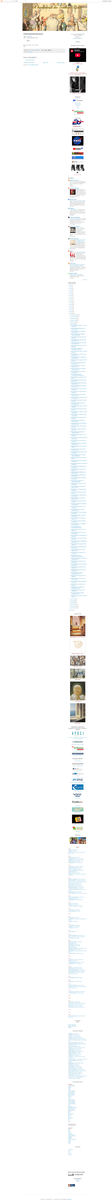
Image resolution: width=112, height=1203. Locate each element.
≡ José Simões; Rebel (75, 885)
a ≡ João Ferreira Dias (76, 953)
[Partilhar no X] (47, 50)
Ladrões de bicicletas (74, 188)
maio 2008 (73, 600)
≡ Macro (73, 943)
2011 (71, 308)
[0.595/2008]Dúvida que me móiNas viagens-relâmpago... (77, 455)
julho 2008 (73, 323)
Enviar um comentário (29, 59)
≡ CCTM (75, 867)
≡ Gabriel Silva (74, 1055)
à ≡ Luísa (74, 898)
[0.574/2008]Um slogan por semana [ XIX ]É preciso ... (78, 516)
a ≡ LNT (74, 857)
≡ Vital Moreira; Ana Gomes (76, 866)
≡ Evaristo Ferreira (74, 1034)
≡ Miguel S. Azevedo (75, 968)
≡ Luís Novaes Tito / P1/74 (75, 967)
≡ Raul (73, 871)
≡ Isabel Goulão (74, 1064)
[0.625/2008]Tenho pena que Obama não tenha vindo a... (78, 369)
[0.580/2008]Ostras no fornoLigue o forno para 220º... (77, 498)
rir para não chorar (79, 227)
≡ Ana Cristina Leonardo (78, 948)
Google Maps (70, 1149)
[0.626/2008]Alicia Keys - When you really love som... (77, 366)
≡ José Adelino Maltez (77, 1070)
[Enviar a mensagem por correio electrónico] (42, 50)
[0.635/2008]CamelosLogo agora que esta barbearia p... (78, 340)
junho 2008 (73, 599)
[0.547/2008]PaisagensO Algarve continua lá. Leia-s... (77, 593)
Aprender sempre (79, 189)
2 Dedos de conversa (74, 226)
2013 (71, 304)
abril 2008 (73, 602)
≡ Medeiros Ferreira (76, 1051)
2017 (71, 297)
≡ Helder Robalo (76, 1042)
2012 (71, 306)
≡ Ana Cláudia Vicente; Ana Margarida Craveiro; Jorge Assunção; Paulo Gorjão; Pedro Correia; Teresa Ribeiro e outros (77, 881)
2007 (71, 610)
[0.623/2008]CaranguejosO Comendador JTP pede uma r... (77, 375)
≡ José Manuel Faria (75, 981)
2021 (71, 290)
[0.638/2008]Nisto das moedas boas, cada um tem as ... (78, 332)
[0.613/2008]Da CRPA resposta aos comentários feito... (77, 404)
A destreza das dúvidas (75, 217)
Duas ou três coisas (74, 180)
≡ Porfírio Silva (75, 941)
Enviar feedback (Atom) (33, 64)
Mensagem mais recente (29, 62)
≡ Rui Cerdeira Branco (74, 1036)
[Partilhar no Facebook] (49, 50)
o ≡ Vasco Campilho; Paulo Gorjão (78, 1059)
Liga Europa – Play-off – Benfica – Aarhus (77, 200)
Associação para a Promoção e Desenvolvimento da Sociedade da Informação (77, 738)
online (69, 1097)
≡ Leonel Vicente (75, 949)
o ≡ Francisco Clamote (76, 858)
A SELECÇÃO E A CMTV (80, 252)
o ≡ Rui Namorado (74, 909)
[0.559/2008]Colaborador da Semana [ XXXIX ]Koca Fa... (78, 559)
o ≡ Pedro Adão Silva (75, 1066)
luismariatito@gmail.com (77, 38)
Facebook (70, 1154)
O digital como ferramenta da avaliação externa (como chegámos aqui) (81, 241)
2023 (71, 286)
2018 (71, 295)
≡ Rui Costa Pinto (74, 944)
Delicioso (71, 181)
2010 (71, 309)
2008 (71, 313)
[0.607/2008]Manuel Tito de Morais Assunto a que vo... (77, 421)
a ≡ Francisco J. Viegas (76, 962)
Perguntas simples (73, 209)
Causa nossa (73, 263)
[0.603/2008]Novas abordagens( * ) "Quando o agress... (77, 432)
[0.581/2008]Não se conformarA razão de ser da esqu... (78, 496)
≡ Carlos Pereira (73, 904)
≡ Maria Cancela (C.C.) (74, 872)
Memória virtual (73, 199)
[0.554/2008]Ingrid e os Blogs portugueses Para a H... (76, 573)
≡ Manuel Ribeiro (74, 861)
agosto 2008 (73, 322)
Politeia (71, 251)
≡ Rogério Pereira (76, 870)
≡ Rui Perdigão (74, 1078)
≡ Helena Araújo (76, 888)
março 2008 (73, 604)
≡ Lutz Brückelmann (76, 1069)
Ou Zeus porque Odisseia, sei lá (76, 218)
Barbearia (78, 105)
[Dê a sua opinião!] (46, 50)
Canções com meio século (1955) (76, 274)
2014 (71, 302)
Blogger (69, 1199)
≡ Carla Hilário (75, 1052)
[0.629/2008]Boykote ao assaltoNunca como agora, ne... (78, 358)
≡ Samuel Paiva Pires (75, 899)
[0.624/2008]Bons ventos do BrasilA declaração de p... (77, 372)
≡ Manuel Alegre (74, 945)
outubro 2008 (73, 318)
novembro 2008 (74, 316)
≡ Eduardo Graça (73, 849)
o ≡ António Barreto (74, 925)
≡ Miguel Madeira (74, 1001)
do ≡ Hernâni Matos (77, 991)
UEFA (69, 1152)
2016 (71, 299)
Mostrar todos (85, 279)
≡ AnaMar (73, 946)
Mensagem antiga (61, 62)
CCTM (78, 106)
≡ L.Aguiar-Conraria (76, 886)
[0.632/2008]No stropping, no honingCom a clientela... (76, 349)
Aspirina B (72, 208)
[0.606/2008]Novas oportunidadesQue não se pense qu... (78, 424)
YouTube (69, 1153)
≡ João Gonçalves (77, 969)
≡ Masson (74, 1046)
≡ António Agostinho (75, 963)
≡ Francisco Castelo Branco (76, 959)
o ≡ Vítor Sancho (73, 927)
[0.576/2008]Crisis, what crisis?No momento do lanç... (77, 510)
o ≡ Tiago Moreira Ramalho (75, 1037)
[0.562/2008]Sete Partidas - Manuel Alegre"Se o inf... (77, 550)
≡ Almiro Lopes (74, 911)
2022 (71, 288)
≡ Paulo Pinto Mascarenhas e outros (77, 1047)
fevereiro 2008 (74, 606)
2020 (71, 292)
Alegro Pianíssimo (78, 104)
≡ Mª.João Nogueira (74, 926)
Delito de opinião (73, 273)
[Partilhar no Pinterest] (50, 50)
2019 (71, 293)
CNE (69, 1150)
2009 (71, 311)
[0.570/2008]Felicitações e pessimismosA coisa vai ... (76, 527)
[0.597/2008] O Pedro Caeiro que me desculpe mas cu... (78, 450)
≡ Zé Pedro (74, 917)
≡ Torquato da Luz (74, 1065)
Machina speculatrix (74, 238)
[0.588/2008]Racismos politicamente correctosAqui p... (78, 475)
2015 (71, 301)
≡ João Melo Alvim (73, 903)
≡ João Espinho (77, 971)
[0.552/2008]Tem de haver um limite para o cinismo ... (77, 579)
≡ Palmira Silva (75, 884)
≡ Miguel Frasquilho (75, 977)
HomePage (78, 98)
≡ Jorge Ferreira (74, 1074)
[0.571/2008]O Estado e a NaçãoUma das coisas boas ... (78, 524)
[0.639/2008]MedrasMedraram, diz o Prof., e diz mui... (77, 329)
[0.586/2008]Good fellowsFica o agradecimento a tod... (77, 481)
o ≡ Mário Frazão (73, 921)
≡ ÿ (72, 931)
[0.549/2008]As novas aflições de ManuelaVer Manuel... (77, 588)
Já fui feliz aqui (29, 51)
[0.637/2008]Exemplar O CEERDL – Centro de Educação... (77, 335)
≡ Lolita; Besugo (75, 1050)
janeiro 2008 (73, 607)
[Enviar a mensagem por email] (44, 50)
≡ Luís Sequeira (73, 1033)
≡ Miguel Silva (76, 1073)
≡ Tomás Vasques (76, 1060)
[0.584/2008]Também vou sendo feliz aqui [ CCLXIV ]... (78, 487)
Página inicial (45, 62)
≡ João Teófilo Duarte (75, 862)
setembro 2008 (74, 320)
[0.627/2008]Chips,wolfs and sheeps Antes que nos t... (78, 363)
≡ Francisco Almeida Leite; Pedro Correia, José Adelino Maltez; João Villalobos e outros (77, 1040)
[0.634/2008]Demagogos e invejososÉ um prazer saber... (78, 343)
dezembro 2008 (74, 315)
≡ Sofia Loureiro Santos (77, 879)
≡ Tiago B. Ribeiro (75, 1068)
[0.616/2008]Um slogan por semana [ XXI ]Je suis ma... (78, 395)
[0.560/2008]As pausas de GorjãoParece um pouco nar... (77, 556)
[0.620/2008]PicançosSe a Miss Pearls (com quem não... (78, 383)
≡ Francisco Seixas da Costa (78, 893)
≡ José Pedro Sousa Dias (75, 1005)
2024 (71, 284)
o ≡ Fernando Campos (76, 985)
